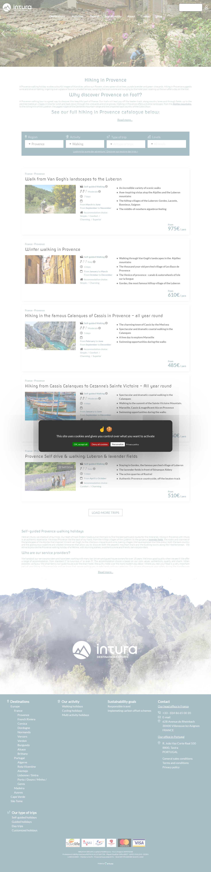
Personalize (117, 444)
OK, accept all (80, 444)
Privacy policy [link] (132, 444)
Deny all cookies (100, 444)
